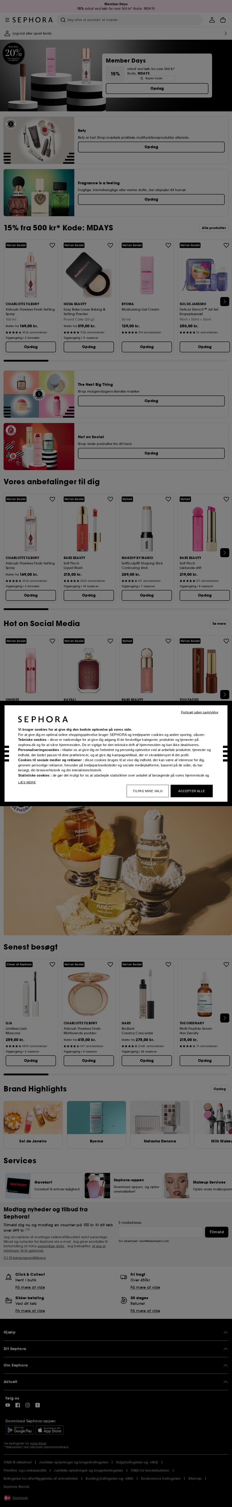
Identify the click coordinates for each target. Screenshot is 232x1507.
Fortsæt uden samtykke (199, 712)
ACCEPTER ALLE (191, 791)
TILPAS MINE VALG (148, 791)
